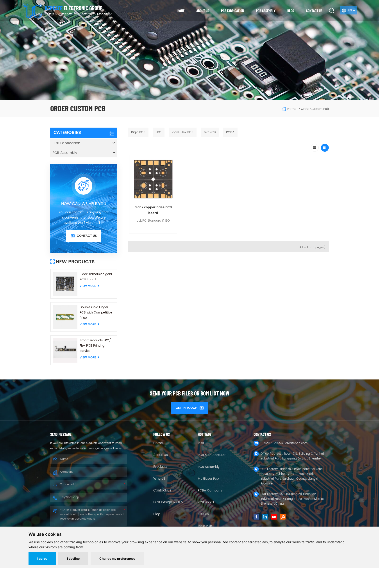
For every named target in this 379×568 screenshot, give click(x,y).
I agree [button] (42, 558)
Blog (290, 10)
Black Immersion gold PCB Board (96, 277)
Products (160, 467)
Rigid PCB (205, 526)
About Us (160, 455)
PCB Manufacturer (211, 455)
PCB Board (206, 502)
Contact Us (162, 490)
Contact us (314, 10)
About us (202, 10)
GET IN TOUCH (186, 407)
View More (88, 286)
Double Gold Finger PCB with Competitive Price (96, 312)
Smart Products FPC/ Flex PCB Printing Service (95, 345)
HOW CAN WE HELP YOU (83, 204)
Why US (159, 478)
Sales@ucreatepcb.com (290, 443)
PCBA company (210, 490)
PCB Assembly (265, 10)
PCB (201, 443)
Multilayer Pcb (208, 478)
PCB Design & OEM (168, 502)
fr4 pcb (203, 514)
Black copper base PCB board (153, 210)
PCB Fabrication (232, 10)
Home (180, 10)
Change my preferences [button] (117, 558)
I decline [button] (73, 558)
